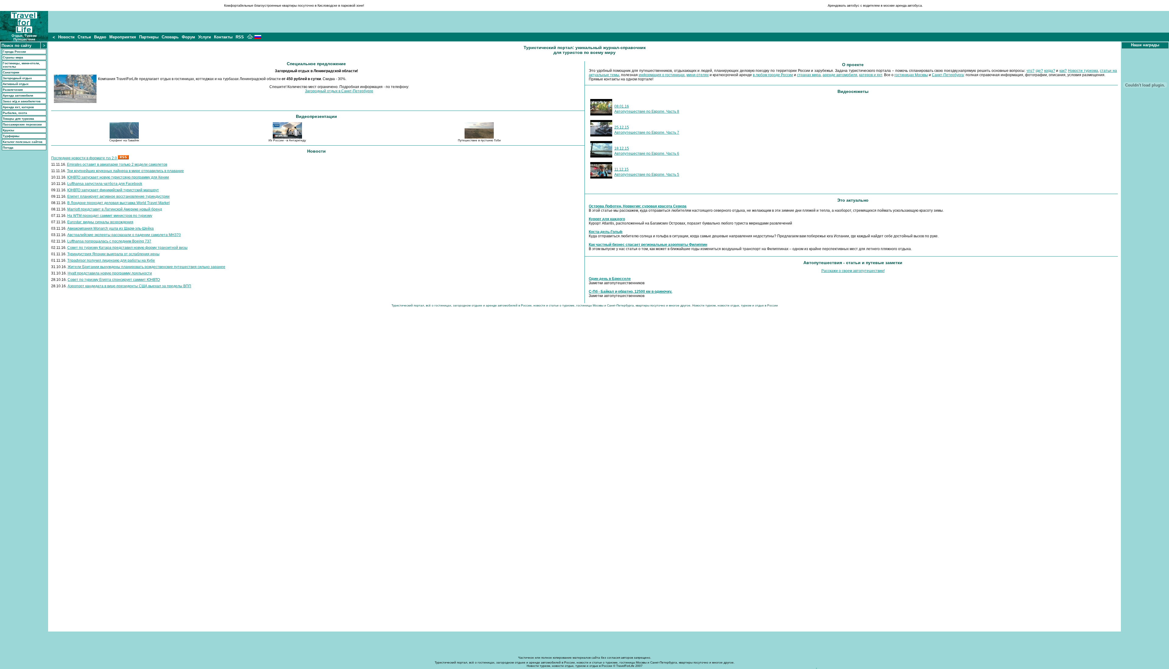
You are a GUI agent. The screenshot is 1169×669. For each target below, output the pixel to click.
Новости (66, 37)
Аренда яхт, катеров (18, 107)
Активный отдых (16, 84)
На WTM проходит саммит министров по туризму (109, 216)
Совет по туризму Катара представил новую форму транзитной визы (127, 248)
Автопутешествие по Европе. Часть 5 (646, 174)
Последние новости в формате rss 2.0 (84, 158)
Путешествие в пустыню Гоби (479, 140)
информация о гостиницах (662, 75)
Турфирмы (11, 136)
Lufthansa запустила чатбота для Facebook (104, 184)
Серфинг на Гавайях (124, 140)
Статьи (84, 37)
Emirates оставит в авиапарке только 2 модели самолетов (117, 164)
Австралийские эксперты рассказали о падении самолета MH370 (124, 235)
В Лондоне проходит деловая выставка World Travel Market (118, 203)
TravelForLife (625, 665)
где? (1039, 71)
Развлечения (13, 89)
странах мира (809, 75)
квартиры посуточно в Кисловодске (309, 5)
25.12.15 (621, 127)
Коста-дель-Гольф (606, 232)
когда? (1049, 71)
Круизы (8, 130)
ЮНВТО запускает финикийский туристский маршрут (113, 190)
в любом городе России (773, 75)
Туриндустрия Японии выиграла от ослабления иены (113, 254)
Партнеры (149, 37)
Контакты (223, 37)
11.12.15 (621, 169)
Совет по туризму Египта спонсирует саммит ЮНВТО (114, 280)
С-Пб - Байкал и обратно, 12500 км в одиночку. (630, 291)
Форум (188, 37)
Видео (100, 37)
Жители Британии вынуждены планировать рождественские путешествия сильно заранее (146, 267)
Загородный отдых (17, 78)
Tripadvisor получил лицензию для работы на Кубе (111, 260)
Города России (14, 51)
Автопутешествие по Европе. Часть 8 (646, 111)
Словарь (170, 37)
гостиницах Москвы (911, 75)
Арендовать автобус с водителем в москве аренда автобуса (875, 5)
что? (1030, 71)
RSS (240, 37)
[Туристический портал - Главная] (250, 37)
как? (1063, 71)
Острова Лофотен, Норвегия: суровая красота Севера (637, 206)
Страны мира (13, 57)
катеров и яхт (870, 75)
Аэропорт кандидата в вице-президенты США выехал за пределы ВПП (129, 286)
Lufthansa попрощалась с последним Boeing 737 (109, 241)
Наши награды (1145, 45)
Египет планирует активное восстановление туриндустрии (118, 196)
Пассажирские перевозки (22, 124)
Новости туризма (1083, 71)
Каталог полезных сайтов (22, 141)
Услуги (204, 37)
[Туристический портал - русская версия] (258, 38)
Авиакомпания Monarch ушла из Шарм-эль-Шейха (110, 228)
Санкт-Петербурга (948, 75)
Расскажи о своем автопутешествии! (853, 271)
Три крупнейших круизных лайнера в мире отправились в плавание (125, 171)
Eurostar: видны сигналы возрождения (100, 222)
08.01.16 (621, 106)
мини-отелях (697, 75)
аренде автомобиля (840, 75)
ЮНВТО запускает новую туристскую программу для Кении (118, 177)
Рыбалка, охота (15, 113)
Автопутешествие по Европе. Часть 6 (646, 153)
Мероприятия (122, 37)
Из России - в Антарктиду (287, 140)
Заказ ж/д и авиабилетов (21, 101)
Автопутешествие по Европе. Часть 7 (646, 132)
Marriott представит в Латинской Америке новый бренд (114, 209)
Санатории (11, 72)
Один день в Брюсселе (610, 279)
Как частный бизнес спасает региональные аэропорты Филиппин (648, 244)
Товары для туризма (18, 118)
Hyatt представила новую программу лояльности (110, 273)
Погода (8, 147)
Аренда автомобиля (18, 95)
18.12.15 (621, 148)
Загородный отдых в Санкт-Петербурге (339, 91)
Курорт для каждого (607, 219)
